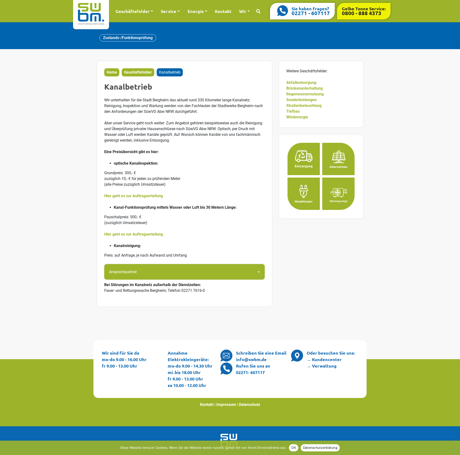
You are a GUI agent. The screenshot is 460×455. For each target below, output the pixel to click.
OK (293, 447)
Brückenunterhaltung (304, 88)
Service (168, 11)
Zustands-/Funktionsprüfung (128, 37)
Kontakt (223, 11)
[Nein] (454, 447)
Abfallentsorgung (301, 82)
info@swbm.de (251, 359)
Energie (196, 11)
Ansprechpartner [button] (123, 272)
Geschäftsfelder (132, 11)
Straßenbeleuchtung (304, 105)
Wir (242, 11)
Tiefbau (293, 111)
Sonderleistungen (301, 100)
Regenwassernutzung (305, 94)
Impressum (226, 404)
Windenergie (297, 117)
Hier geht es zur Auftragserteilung (133, 196)
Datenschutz (249, 404)
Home (112, 72)
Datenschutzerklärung (320, 447)
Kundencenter (327, 359)
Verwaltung (324, 366)
